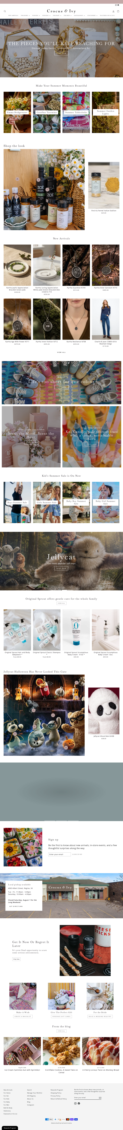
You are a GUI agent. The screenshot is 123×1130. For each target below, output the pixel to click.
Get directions (16, 906)
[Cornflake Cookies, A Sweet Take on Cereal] (61, 1051)
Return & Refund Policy (59, 1099)
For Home (24, 15)
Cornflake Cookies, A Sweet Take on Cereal (61, 1071)
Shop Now (61, 53)
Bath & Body (78, 15)
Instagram (30, 1105)
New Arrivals (13, 15)
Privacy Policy (55, 1096)
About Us (30, 1099)
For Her (35, 15)
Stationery (91, 15)
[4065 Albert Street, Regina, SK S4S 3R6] (61, 895)
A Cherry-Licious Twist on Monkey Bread (100, 1070)
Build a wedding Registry (100, 1016)
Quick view (104, 206)
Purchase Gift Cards (61, 1016)
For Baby (56, 15)
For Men (67, 15)
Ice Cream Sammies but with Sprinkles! (22, 1070)
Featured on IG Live (107, 15)
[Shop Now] (61, 382)
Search (29, 1090)
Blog (28, 1102)
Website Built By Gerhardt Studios (61, 1123)
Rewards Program (57, 1090)
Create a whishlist (23, 1016)
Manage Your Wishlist (34, 1093)
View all (61, 352)
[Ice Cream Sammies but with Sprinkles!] (22, 1051)
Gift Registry (31, 1096)
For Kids (45, 15)
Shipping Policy (56, 1093)
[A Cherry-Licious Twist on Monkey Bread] (100, 1051)
